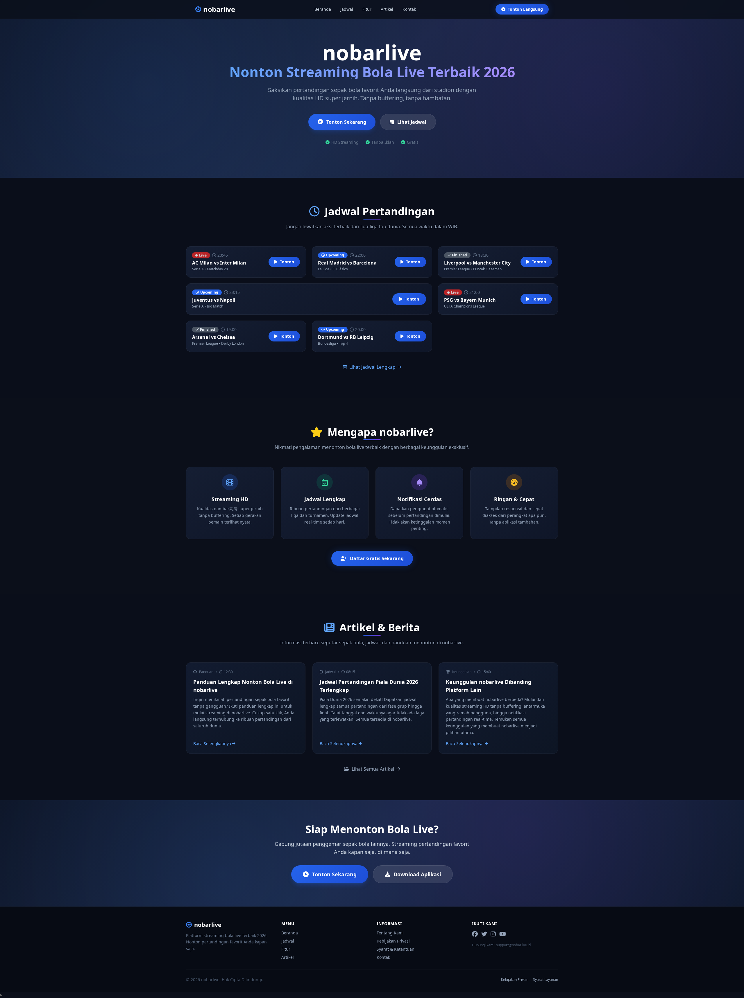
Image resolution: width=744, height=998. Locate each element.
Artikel (387, 9)
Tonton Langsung (525, 9)
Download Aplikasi (417, 874)
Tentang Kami (390, 933)
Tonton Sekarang (346, 122)
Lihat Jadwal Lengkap (372, 367)
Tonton (287, 262)
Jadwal (346, 9)
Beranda (322, 9)
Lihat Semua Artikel (373, 769)
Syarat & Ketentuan (395, 949)
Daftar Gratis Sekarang (377, 558)
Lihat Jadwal (411, 122)
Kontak (409, 9)
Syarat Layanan (545, 979)
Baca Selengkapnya (212, 743)
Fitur (366, 9)
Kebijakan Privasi (393, 941)
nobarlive (207, 925)
